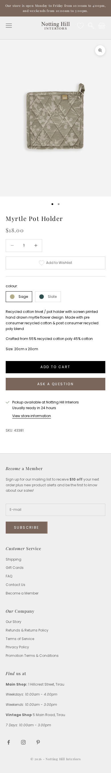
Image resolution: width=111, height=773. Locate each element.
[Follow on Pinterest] (38, 742)
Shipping (13, 559)
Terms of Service (20, 638)
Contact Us (15, 584)
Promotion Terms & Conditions (32, 655)
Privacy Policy (17, 647)
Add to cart (55, 366)
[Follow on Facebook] (8, 742)
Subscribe (26, 527)
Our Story (13, 621)
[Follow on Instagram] (23, 742)
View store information (31, 415)
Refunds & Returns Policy (27, 630)
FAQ (9, 576)
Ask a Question (55, 384)
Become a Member (22, 593)
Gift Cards (15, 567)
